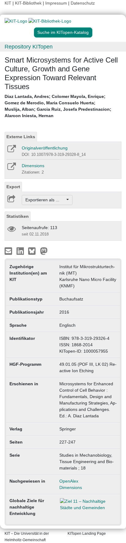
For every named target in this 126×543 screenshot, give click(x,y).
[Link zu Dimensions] (11, 168)
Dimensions (33, 165)
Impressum (56, 3)
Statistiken (17, 216)
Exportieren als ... (45, 199)
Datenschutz (83, 3)
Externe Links (20, 136)
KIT (8, 3)
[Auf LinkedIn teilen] (20, 250)
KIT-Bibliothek (29, 3)
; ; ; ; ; (58, 106)
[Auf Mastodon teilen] (44, 250)
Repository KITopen (29, 47)
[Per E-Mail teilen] (9, 250)
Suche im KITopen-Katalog (63, 32)
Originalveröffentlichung (45, 148)
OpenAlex (68, 481)
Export (13, 186)
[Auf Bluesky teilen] (33, 250)
